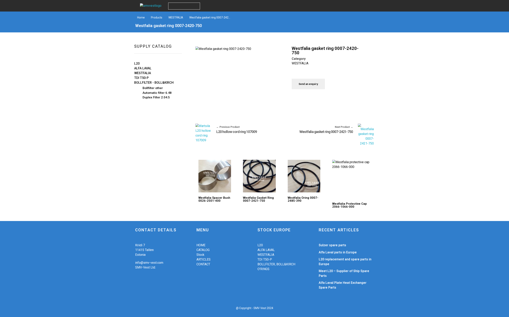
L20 (137, 63)
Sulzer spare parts (332, 245)
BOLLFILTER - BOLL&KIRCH (154, 82)
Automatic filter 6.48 (157, 93)
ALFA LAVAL (143, 68)
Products (156, 17)
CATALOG (203, 250)
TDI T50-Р (264, 259)
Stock (200, 255)
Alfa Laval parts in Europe (338, 252)
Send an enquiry (308, 83)
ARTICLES (203, 259)
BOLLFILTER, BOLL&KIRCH (276, 264)
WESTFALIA (175, 17)
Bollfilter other (153, 88)
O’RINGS (263, 269)
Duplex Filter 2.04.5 (156, 97)
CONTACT (203, 264)
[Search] (196, 6)
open (271, 53)
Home (141, 17)
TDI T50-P (141, 78)
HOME (200, 245)
